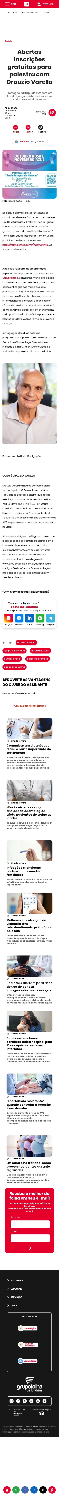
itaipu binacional (14, 650)
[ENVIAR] (30, 1248)
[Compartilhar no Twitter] (43, 1490)
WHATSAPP (12, 12)
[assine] (52, 1490)
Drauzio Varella (26, 642)
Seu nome (15, 1217)
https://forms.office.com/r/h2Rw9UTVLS (25, 245)
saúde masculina (14, 667)
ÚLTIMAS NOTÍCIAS (30, 12)
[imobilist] (7, 1490)
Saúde (8, 41)
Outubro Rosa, (10, 277)
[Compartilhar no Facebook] (25, 1490)
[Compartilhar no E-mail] (45, 1401)
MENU (14, 4)
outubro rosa (12, 658)
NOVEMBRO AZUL (40, 650)
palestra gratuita (37, 658)
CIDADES (47, 12)
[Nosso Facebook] (19, 1401)
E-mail (14, 1231)
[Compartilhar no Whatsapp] (16, 1490)
